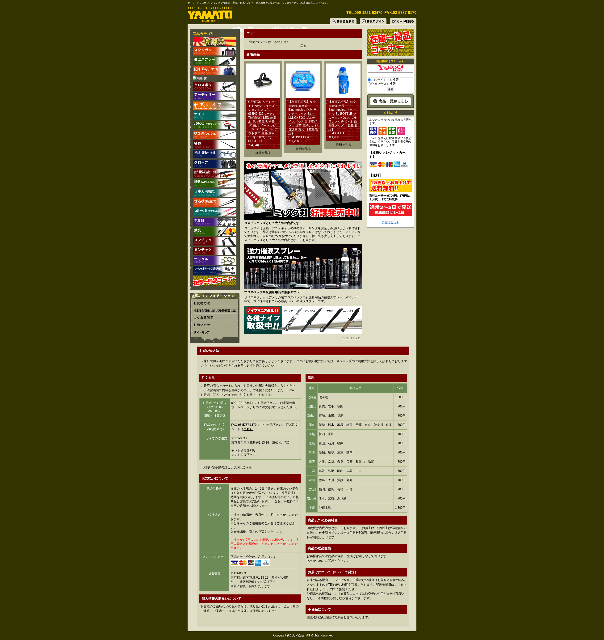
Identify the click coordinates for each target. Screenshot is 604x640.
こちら (248, 429)
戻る (303, 45)
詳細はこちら (390, 222)
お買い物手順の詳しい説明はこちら (227, 467)
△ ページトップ (351, 338)
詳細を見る (263, 152)
